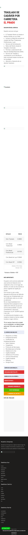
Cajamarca (3, 518)
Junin (2, 489)
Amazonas (3, 520)
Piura (2, 516)
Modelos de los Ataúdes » (11, 376)
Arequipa (3, 471)
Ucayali (2, 493)
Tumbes (2, 514)
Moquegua (3, 475)
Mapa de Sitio (14, 529)
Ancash (2, 497)
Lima (2, 487)
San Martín (3, 499)
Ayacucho (3, 469)
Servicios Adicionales (10, 368)
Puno (2, 481)
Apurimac (3, 473)
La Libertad (3, 511)
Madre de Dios (4, 479)
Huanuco (3, 495)
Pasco (2, 491)
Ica (1, 501)
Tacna (2, 477)
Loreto (2, 522)
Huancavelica (3, 467)
